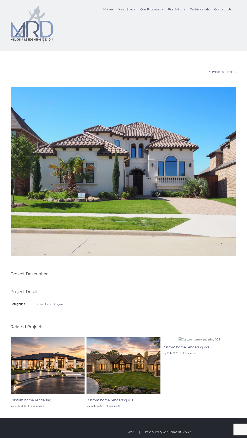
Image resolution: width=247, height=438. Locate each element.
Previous (218, 72)
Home (130, 432)
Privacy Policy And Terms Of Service (168, 432)
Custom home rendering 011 (34, 400)
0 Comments (37, 405)
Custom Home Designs (48, 304)
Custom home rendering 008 (110, 347)
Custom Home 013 (177, 400)
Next (230, 72)
